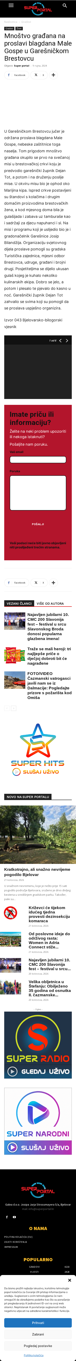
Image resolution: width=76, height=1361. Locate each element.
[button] (70, 1280)
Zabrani (38, 1334)
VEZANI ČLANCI (19, 603)
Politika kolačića (33, 1355)
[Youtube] (14, 1217)
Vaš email (16, 452)
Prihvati (38, 1323)
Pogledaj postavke (38, 1346)
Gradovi (26, 22)
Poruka (15, 471)
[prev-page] (7, 708)
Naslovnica (10, 22)
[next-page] (13, 708)
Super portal (21, 65)
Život (19, 28)
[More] (53, 75)
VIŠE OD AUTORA (50, 603)
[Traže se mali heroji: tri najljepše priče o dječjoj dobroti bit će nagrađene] (12, 655)
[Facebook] (7, 1217)
